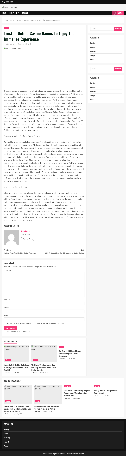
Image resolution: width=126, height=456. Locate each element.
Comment (8, 270)
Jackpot (92, 55)
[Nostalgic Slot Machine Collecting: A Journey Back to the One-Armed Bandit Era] (16, 353)
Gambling (93, 51)
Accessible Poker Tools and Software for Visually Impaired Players (47, 407)
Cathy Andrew (10, 44)
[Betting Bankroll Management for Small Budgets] (108, 386)
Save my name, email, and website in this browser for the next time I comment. (35, 323)
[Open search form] (109, 13)
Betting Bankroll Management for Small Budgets (106, 391)
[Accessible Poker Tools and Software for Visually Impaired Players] (48, 394)
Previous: (20, 251)
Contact (25, 13)
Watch (120, 13)
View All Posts (28, 239)
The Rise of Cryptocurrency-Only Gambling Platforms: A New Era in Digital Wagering (43, 367)
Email (6, 308)
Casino (7, 28)
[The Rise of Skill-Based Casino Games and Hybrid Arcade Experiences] (71, 346)
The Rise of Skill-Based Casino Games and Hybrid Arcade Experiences (70, 353)
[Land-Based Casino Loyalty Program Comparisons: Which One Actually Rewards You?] (78, 386)
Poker (92, 59)
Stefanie (7, 373)
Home (4, 13)
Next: (64, 251)
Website (7, 315)
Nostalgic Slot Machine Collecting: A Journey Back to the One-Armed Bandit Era (16, 367)
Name (7, 300)
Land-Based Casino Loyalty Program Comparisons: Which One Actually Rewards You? (77, 393)
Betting (92, 43)
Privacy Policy (14, 13)
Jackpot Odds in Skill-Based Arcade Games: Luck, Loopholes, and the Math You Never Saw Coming (17, 408)
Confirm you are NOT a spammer (17, 331)
